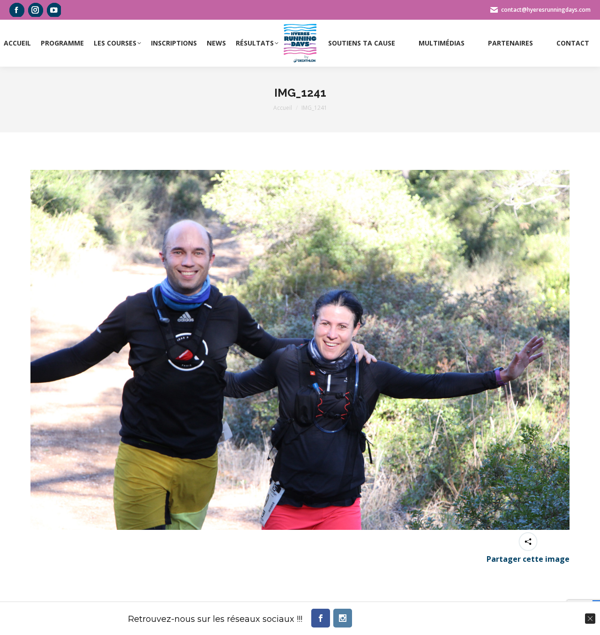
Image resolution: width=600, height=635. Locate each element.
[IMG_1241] (300, 350)
